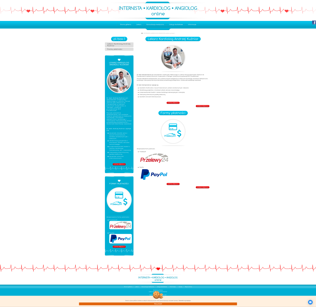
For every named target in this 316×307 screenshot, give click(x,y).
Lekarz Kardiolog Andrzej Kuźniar (173, 39)
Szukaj (180, 286)
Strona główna (142, 33)
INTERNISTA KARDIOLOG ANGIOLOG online (156, 33)
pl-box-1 (119, 39)
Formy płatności (173, 113)
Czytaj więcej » (119, 164)
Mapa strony (188, 286)
